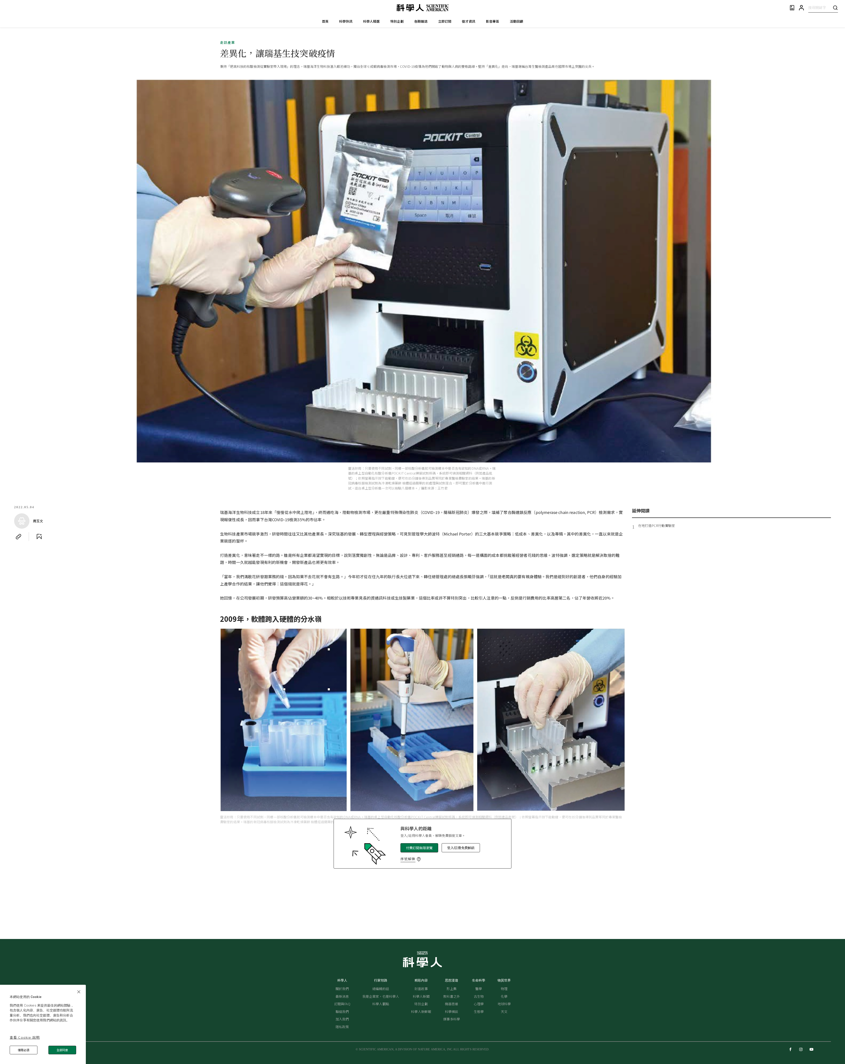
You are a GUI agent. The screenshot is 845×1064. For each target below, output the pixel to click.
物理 (504, 988)
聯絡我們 (342, 1011)
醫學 (478, 988)
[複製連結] (18, 536)
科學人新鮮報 (421, 1011)
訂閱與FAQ (342, 1003)
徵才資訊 (468, 21)
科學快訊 (346, 21)
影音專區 (492, 21)
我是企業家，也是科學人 (380, 996)
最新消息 (342, 996)
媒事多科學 (451, 1019)
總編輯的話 (380, 988)
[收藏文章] (39, 536)
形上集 (451, 988)
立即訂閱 (445, 21)
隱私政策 (342, 1026)
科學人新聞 (421, 996)
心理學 (479, 1003)
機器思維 (451, 1003)
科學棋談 (451, 1011)
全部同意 (62, 1050)
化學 (504, 996)
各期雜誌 (421, 21)
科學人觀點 (380, 1003)
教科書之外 (451, 996)
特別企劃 (397, 21)
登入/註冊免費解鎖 (460, 848)
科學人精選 (371, 21)
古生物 (479, 996)
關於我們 (342, 988)
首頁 (325, 21)
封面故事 (421, 988)
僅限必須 (23, 1050)
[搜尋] (835, 8)
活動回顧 (516, 21)
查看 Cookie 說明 (25, 1037)
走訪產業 (227, 42)
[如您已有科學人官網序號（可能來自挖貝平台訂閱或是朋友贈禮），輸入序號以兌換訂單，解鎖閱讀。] (418, 859)
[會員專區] (801, 8)
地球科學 (504, 1003)
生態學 (479, 1011)
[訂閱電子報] (792, 8)
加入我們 (342, 1019)
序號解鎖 (407, 858)
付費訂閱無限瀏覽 (419, 847)
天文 (504, 1011)
